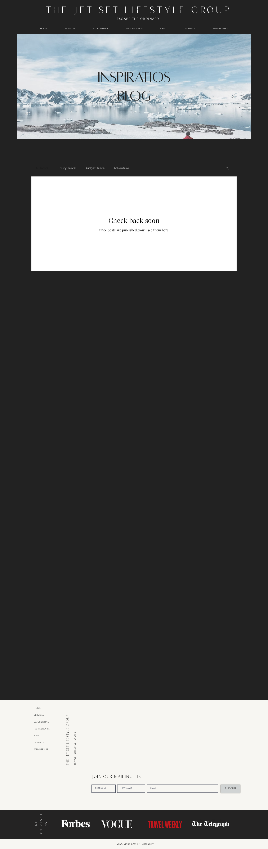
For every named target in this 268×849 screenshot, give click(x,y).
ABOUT (38, 736)
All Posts (42, 168)
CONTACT (39, 743)
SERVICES (39, 715)
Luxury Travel (66, 168)
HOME (37, 708)
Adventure (121, 168)
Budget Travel (95, 168)
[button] (227, 168)
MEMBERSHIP (41, 749)
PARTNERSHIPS (42, 729)
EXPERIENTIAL (41, 722)
